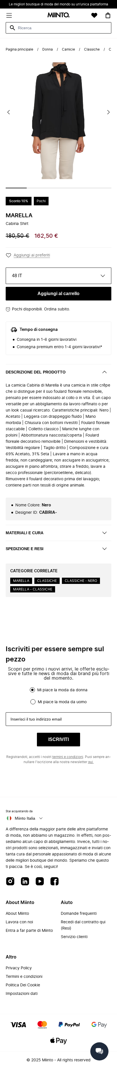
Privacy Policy (19, 968)
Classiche (92, 49)
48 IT (17, 275)
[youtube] (39, 882)
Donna (47, 49)
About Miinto (17, 914)
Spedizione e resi (24, 548)
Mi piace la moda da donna (62, 690)
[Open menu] (9, 15)
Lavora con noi (19, 922)
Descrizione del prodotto (36, 372)
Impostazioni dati (21, 994)
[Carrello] (108, 15)
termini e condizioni (67, 757)
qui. (91, 762)
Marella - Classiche (32, 589)
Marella (19, 215)
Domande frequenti (79, 914)
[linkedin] (25, 882)
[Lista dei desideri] (94, 15)
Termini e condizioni (24, 977)
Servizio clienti (74, 937)
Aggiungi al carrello (58, 293)
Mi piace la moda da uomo (62, 702)
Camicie (68, 49)
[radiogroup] (58, 695)
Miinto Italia (25, 818)
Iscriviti (58, 739)
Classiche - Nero (81, 580)
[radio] (32, 689)
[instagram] (10, 882)
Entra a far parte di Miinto (29, 931)
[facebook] (54, 882)
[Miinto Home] (58, 15)
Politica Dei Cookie (23, 985)
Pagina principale (19, 49)
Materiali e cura (24, 533)
